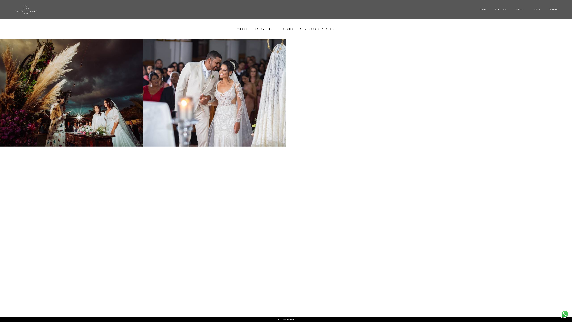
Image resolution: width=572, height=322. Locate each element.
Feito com (286, 319)
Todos (242, 29)
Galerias (520, 9)
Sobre (536, 9)
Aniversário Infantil (317, 29)
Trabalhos (500, 9)
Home (483, 9)
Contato (553, 9)
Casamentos (265, 29)
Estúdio (287, 29)
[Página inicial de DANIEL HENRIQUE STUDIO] (35, 9)
